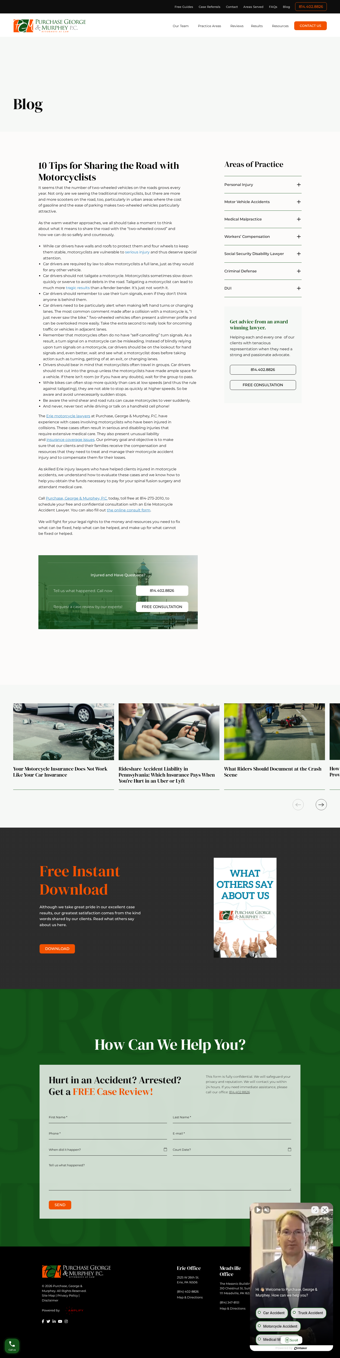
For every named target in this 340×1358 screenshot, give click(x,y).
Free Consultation (162, 607)
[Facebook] (43, 1321)
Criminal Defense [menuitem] (240, 271)
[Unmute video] (258, 1210)
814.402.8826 (311, 6)
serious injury (137, 252)
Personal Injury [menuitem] (238, 184)
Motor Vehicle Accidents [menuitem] (247, 202)
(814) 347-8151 (229, 1302)
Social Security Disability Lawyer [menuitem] (254, 254)
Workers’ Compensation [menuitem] (247, 236)
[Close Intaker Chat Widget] (324, 1210)
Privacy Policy (67, 1295)
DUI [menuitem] (228, 288)
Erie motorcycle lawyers (68, 416)
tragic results (78, 288)
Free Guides (184, 7)
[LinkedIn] (54, 1321)
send (60, 1205)
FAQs (273, 7)
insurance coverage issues (70, 439)
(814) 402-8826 (188, 1291)
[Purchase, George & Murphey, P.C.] (50, 26)
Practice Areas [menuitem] (209, 26)
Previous (298, 804)
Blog (286, 7)
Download (57, 949)
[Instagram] (66, 1321)
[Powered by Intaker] (301, 1348)
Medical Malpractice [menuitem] (243, 219)
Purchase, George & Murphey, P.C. (77, 498)
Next (321, 804)
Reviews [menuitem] (237, 26)
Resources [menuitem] (280, 26)
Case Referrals (209, 7)
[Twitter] (48, 1321)
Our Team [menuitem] (181, 26)
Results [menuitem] (257, 26)
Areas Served (253, 7)
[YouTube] (60, 1321)
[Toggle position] (315, 1210)
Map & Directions (190, 1297)
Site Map (48, 1295)
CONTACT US (310, 26)
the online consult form (128, 510)
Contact (232, 7)
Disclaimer (50, 1300)
